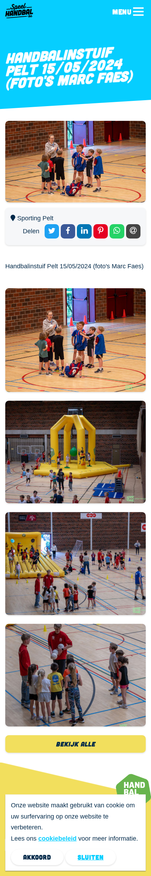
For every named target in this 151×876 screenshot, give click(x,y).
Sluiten (91, 857)
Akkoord (37, 857)
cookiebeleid (57, 838)
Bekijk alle (75, 744)
